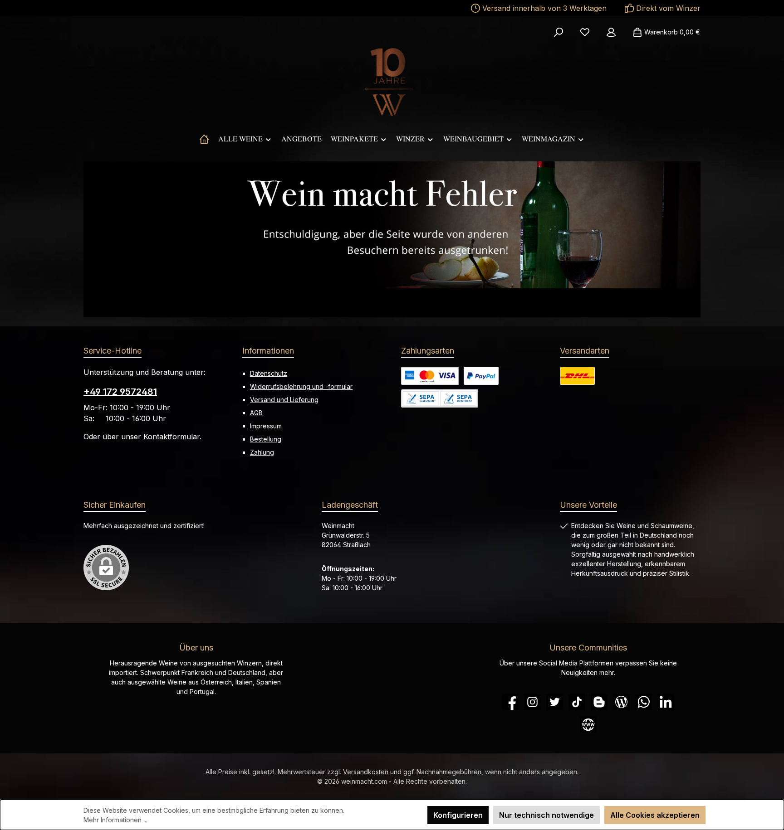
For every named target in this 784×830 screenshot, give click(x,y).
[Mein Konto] (611, 32)
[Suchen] (558, 32)
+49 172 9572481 (120, 391)
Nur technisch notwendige (546, 815)
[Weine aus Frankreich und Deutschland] (204, 138)
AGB (256, 413)
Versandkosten (365, 772)
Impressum (266, 426)
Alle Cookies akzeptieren (655, 815)
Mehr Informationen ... (115, 820)
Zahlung (262, 452)
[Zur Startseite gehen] (392, 82)
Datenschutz (268, 373)
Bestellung (265, 439)
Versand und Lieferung (284, 399)
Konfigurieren (458, 815)
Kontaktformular (171, 436)
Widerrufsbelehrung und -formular (301, 386)
